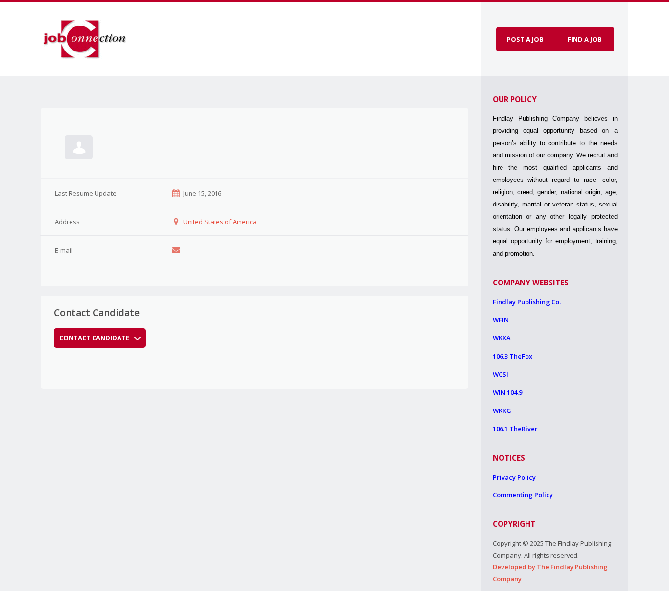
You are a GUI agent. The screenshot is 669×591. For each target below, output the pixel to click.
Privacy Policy (514, 477)
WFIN (501, 319)
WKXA (502, 338)
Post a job (525, 39)
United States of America (220, 221)
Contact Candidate (94, 338)
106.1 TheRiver (515, 428)
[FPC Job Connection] (85, 37)
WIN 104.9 (507, 392)
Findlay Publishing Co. (527, 301)
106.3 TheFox (512, 356)
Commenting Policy (523, 494)
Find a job (585, 39)
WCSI (500, 374)
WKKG (502, 410)
